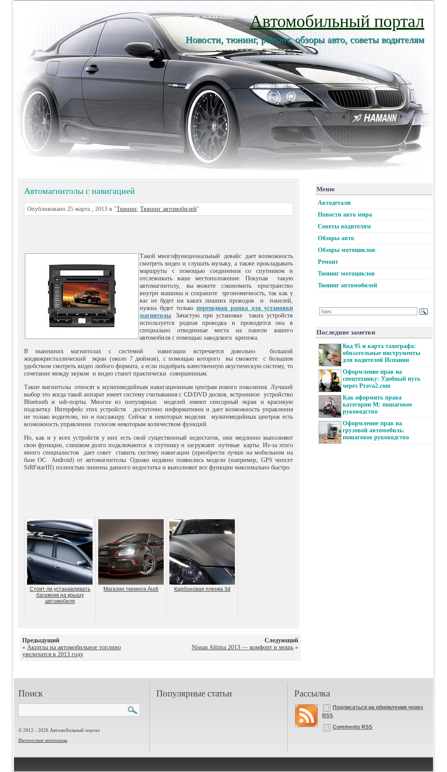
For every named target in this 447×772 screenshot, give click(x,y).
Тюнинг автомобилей (168, 209)
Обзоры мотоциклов (346, 250)
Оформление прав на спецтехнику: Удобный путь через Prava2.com (381, 379)
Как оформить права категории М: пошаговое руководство (377, 404)
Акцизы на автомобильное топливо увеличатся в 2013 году (71, 651)
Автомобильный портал (337, 20)
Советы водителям (344, 226)
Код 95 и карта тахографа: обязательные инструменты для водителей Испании (381, 353)
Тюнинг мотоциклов (346, 273)
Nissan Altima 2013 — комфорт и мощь (242, 647)
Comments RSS (352, 727)
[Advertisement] (148, 233)
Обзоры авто (336, 238)
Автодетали (334, 203)
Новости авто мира (345, 214)
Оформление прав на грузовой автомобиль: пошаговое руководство (376, 430)
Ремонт (328, 261)
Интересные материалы (42, 740)
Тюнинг (127, 209)
